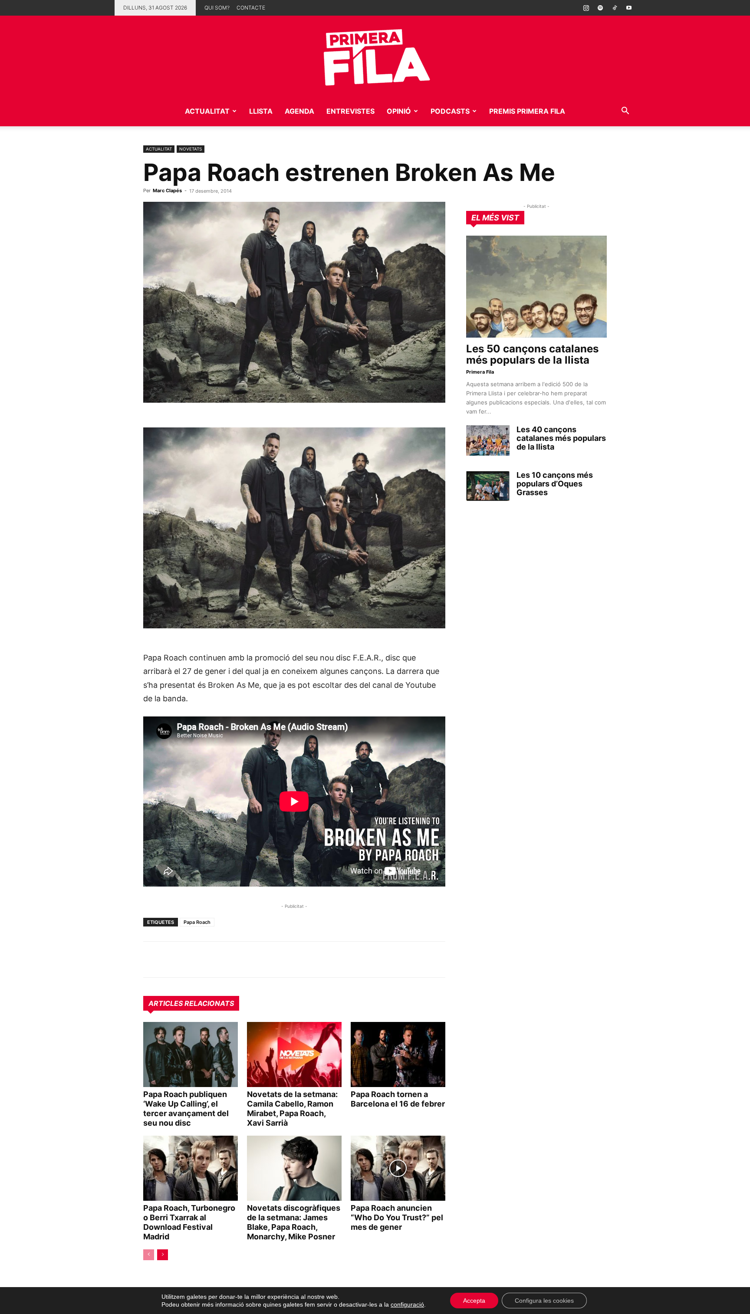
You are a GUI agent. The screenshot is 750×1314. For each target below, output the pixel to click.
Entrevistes (350, 111)
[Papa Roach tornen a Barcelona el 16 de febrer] (398, 1054)
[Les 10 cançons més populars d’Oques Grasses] (488, 486)
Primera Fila (480, 372)
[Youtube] (628, 8)
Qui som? (217, 7)
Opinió (399, 111)
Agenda (299, 111)
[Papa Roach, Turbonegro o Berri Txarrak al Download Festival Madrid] (190, 1168)
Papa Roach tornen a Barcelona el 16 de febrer (398, 1099)
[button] (625, 112)
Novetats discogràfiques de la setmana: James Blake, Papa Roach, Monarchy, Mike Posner (293, 1222)
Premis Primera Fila (527, 111)
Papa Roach (197, 922)
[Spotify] (600, 8)
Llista (261, 111)
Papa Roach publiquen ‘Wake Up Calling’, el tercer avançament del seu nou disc (186, 1108)
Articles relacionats (191, 1003)
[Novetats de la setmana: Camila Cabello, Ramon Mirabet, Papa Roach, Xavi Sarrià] (294, 1054)
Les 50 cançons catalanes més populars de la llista (532, 354)
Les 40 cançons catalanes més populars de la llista (561, 438)
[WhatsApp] (152, 959)
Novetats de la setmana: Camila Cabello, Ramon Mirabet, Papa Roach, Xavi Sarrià (292, 1108)
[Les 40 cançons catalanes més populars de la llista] (488, 440)
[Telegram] (172, 959)
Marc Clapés (167, 190)
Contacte (251, 7)
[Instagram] (585, 8)
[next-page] (162, 1254)
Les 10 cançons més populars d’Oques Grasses (554, 483)
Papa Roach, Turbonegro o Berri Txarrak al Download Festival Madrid (189, 1222)
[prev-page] (148, 1254)
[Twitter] (192, 959)
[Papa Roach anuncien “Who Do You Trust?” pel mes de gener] (398, 1168)
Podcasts (450, 111)
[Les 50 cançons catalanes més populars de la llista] (536, 287)
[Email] (231, 959)
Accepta (474, 1300)
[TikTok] (614, 8)
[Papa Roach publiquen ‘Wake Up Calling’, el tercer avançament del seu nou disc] (190, 1054)
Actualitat (207, 111)
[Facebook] (211, 959)
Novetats (190, 148)
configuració (407, 1304)
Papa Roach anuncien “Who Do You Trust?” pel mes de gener (397, 1217)
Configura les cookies (544, 1300)
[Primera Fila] (375, 56)
